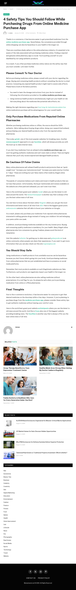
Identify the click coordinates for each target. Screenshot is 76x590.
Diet (4, 489)
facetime (37, 142)
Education (6, 496)
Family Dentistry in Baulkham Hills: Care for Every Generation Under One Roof (18, 399)
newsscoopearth (12, 142)
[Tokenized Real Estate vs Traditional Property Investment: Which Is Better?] (8, 455)
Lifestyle (6, 527)
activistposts (43, 308)
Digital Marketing (9, 493)
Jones (11, 33)
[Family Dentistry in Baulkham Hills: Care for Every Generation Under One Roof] (20, 386)
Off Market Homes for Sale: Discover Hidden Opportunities (36, 431)
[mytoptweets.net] (38, 3)
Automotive (7, 474)
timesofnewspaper (34, 195)
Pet (4, 534)
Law (4, 524)
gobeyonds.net (56, 238)
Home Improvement (9, 521)
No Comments (31, 33)
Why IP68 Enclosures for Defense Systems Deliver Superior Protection (40, 442)
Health (6, 14)
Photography (7, 537)
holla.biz (22, 238)
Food (5, 512)
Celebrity (6, 483)
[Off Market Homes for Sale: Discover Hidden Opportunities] (8, 434)
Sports (5, 546)
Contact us (31, 578)
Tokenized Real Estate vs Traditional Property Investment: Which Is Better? (41, 453)
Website (6, 556)
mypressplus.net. (49, 244)
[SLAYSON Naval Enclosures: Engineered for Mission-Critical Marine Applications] (8, 423)
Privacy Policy (44, 578)
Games (5, 515)
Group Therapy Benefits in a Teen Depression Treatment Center (16, 369)
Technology (7, 550)
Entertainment (8, 499)
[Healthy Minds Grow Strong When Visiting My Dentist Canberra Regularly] (56, 356)
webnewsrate (11, 208)
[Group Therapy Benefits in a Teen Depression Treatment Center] (20, 356)
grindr (17, 139)
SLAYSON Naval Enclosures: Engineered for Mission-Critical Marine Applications (43, 420)
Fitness (5, 508)
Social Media (7, 543)
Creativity (6, 486)
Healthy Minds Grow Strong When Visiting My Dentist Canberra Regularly (55, 369)
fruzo (37, 311)
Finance (6, 505)
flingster (42, 203)
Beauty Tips (7, 477)
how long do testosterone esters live (52, 107)
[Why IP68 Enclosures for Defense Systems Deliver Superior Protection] (8, 444)
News (5, 531)
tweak (40, 192)
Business (6, 480)
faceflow (32, 314)
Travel (5, 553)
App (4, 470)
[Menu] (5, 3)
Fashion (6, 502)
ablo (41, 206)
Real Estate (7, 540)
